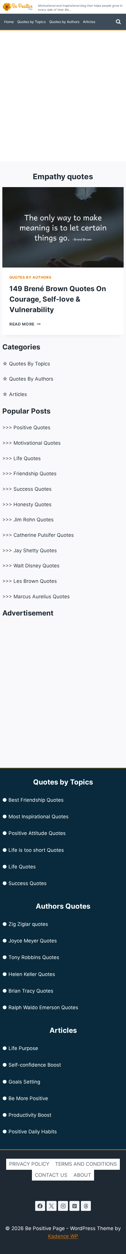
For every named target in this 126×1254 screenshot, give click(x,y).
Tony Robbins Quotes (33, 957)
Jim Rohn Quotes (33, 520)
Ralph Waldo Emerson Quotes (43, 1007)
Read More (25, 324)
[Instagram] (63, 1206)
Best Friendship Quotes (36, 800)
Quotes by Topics (31, 22)
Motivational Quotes (37, 443)
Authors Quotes (63, 906)
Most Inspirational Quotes (38, 816)
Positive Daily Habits (32, 1132)
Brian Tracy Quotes (30, 991)
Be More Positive (28, 1098)
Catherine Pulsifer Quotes (43, 535)
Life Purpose (23, 1048)
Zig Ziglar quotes (28, 924)
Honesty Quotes (32, 504)
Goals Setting (24, 1082)
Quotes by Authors (64, 22)
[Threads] (86, 1206)
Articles (89, 22)
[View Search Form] (118, 22)
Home (9, 22)
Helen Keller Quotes (31, 974)
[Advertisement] (63, 96)
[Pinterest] (74, 1206)
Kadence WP (63, 1236)
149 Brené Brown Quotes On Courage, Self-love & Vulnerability (57, 299)
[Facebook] (40, 1206)
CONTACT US (51, 1175)
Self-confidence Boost (34, 1065)
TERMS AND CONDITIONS (86, 1164)
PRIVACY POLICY (29, 1164)
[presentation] (63, 227)
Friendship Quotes (35, 473)
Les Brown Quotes (35, 581)
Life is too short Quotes (36, 850)
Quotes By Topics (29, 364)
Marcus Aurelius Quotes (41, 596)
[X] (52, 1206)
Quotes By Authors (31, 379)
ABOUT (82, 1175)
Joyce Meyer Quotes (32, 941)
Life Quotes (27, 458)
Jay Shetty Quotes (35, 550)
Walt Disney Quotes (36, 566)
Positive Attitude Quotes (37, 833)
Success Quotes (32, 489)
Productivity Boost (29, 1115)
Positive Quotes (31, 427)
